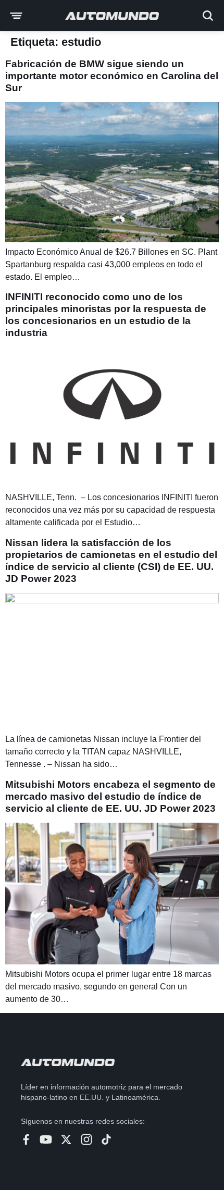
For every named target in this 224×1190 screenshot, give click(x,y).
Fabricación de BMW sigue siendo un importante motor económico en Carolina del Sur (111, 75)
